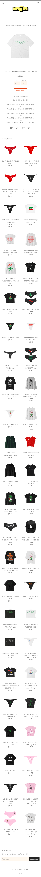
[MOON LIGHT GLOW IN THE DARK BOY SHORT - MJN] (10, 527)
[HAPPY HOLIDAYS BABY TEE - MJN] (31, 470)
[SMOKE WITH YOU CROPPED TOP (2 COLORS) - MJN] (31, 818)
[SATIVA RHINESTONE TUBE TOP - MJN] (31, 614)
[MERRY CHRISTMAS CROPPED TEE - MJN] (10, 239)
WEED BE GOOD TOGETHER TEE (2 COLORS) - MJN (31, 686)
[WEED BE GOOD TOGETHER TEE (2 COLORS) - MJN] (31, 672)
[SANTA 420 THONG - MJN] (10, 326)
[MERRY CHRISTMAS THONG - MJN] (31, 326)
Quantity (24, 80)
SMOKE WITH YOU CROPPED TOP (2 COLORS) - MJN (31, 831)
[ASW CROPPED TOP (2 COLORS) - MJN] (31, 731)
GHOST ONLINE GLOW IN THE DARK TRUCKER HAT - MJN (30, 540)
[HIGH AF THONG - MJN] (10, 413)
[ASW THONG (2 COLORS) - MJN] (31, 760)
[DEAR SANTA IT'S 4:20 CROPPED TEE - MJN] (31, 268)
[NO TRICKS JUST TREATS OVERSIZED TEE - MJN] (10, 557)
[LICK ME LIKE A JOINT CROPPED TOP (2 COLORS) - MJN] (31, 788)
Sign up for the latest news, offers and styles (15, 854)
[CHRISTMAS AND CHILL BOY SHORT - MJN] (31, 355)
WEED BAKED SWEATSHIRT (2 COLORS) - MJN (10, 281)
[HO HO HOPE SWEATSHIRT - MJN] (10, 442)
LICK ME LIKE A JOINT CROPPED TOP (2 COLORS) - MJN (30, 801)
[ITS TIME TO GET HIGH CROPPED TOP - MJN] (31, 703)
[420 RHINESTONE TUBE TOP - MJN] (10, 642)
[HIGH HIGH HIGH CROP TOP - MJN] (31, 498)
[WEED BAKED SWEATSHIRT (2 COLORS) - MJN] (10, 268)
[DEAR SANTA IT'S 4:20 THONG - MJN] (10, 355)
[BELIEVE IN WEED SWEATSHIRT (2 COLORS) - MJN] (31, 383)
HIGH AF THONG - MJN (10, 425)
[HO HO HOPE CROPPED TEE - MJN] (31, 442)
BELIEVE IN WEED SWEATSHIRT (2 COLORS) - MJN (30, 396)
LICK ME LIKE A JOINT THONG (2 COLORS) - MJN (10, 801)
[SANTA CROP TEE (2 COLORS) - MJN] (31, 209)
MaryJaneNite (24, 870)
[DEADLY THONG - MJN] (31, 585)
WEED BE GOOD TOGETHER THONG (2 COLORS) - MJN (30, 655)
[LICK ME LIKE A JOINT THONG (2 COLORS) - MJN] (10, 788)
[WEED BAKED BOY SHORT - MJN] (31, 298)
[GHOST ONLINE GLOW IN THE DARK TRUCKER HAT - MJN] (31, 527)
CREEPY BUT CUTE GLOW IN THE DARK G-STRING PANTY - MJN (31, 191)
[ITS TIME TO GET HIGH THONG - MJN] (10, 703)
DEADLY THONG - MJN (30, 597)
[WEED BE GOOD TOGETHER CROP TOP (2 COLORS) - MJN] (10, 672)
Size (17, 80)
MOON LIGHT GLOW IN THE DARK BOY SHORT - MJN (10, 540)
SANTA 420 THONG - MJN (10, 337)
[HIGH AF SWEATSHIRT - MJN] (31, 413)
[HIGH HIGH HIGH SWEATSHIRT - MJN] (10, 498)
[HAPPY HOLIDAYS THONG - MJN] (10, 150)
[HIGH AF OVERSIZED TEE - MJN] (31, 557)
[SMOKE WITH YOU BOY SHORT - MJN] (10, 818)
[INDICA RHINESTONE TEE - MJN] (10, 585)
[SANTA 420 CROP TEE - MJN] (10, 298)
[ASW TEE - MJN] (10, 760)
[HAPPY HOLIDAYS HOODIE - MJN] (10, 470)
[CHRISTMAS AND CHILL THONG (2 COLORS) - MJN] (10, 178)
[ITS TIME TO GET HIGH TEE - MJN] (10, 731)
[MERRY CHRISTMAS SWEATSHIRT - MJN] (31, 239)
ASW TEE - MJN (10, 771)
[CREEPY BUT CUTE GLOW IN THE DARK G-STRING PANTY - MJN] (31, 178)
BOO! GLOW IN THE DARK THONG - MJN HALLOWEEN (10, 222)
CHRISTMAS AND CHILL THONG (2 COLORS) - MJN (10, 191)
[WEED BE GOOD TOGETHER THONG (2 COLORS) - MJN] (31, 642)
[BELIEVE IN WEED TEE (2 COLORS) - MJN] (10, 383)
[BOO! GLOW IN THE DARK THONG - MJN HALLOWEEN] (10, 209)
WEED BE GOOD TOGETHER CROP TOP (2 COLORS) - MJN (10, 686)
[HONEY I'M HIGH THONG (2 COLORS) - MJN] (31, 150)
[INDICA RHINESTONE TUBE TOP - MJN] (10, 614)
